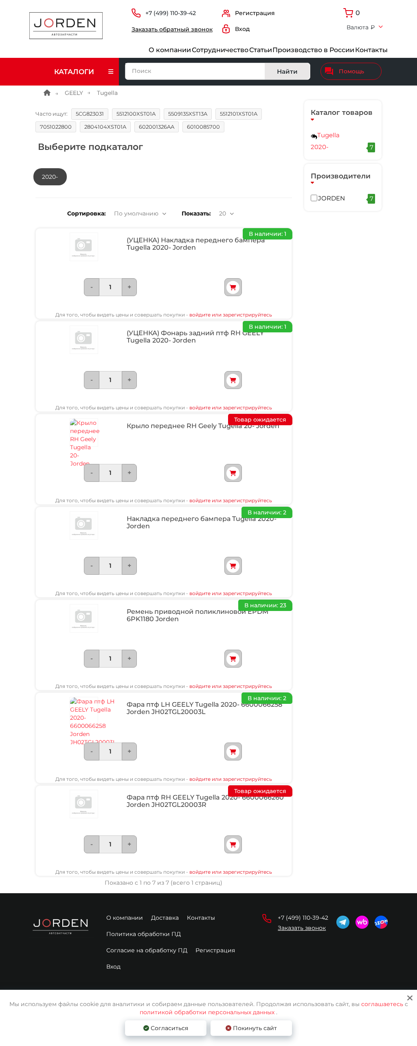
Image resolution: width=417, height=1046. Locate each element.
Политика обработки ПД (143, 934)
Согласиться (168, 1028)
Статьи (260, 50)
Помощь (351, 71)
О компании (170, 50)
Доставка (165, 917)
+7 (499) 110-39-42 (170, 13)
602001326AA (156, 126)
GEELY (74, 93)
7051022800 (56, 126)
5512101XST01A (238, 113)
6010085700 (203, 126)
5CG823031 (90, 113)
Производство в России (313, 50)
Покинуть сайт (254, 1028)
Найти (287, 71)
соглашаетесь (383, 1004)
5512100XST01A (136, 113)
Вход (113, 966)
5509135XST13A (187, 113)
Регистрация (215, 950)
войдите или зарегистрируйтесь (230, 315)
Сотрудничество (220, 50)
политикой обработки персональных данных (207, 1012)
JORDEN (345, 198)
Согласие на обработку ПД (146, 950)
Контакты (371, 50)
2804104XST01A (105, 126)
